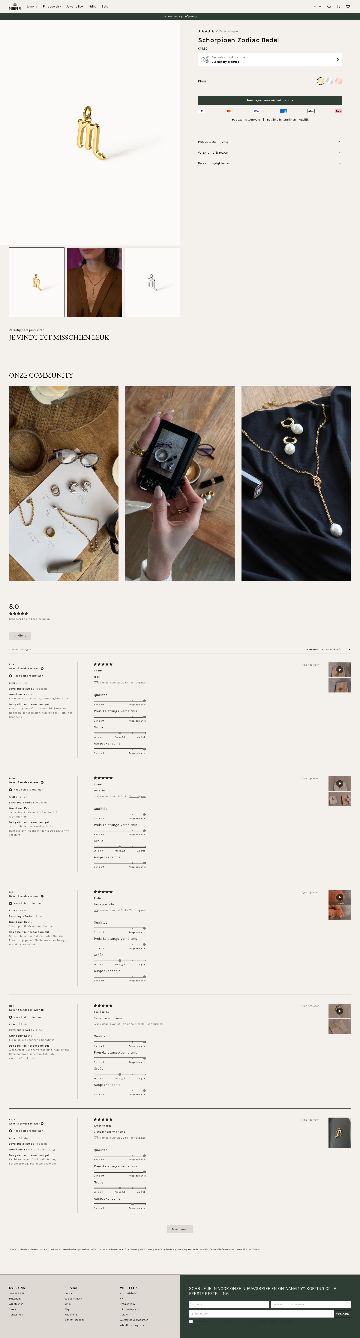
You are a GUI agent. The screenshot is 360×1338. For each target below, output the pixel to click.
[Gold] (320, 81)
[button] (218, 31)
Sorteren (313, 649)
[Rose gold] (338, 81)
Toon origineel (137, 682)
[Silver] (329, 81)
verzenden (342, 1313)
